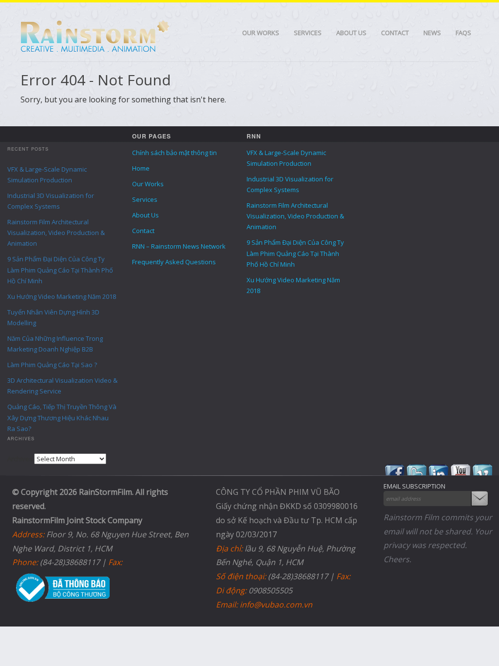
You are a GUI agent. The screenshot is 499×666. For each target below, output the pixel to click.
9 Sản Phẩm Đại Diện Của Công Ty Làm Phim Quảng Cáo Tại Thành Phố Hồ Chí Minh (60, 270)
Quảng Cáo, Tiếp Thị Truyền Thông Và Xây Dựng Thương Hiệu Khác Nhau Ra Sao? (61, 417)
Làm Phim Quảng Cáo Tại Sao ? (52, 364)
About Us (351, 32)
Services (308, 32)
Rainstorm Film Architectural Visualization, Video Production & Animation (56, 232)
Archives (20, 458)
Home (141, 168)
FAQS (463, 32)
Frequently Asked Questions (174, 261)
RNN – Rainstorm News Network (179, 246)
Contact (395, 32)
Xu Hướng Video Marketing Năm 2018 (61, 296)
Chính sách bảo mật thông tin (174, 152)
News (432, 32)
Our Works (260, 32)
